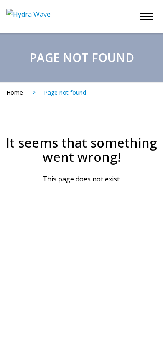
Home (14, 92)
